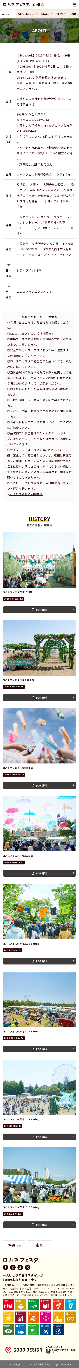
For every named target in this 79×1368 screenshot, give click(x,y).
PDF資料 (41, 610)
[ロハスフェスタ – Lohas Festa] (16, 4)
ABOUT (6, 14)
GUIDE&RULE (26, 14)
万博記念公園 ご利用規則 (26, 494)
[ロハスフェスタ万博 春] (39, 4)
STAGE (45, 14)
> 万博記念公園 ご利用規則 (34, 164)
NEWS (59, 14)
